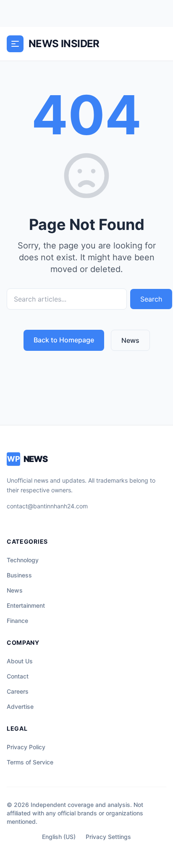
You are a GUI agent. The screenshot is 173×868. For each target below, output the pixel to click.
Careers (18, 691)
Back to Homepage (64, 340)
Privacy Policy (26, 746)
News (130, 340)
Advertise (20, 706)
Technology (23, 560)
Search (151, 299)
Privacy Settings (108, 836)
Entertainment (26, 605)
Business (19, 575)
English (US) (59, 836)
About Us (20, 661)
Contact (18, 676)
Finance (17, 620)
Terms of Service (30, 762)
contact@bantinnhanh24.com (47, 506)
